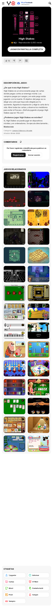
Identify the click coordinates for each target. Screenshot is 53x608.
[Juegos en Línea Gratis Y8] (11, 3)
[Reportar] (20, 60)
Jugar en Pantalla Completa (26, 49)
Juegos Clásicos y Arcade (22, 131)
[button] (9, 126)
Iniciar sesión (34, 155)
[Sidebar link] (3, 3)
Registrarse (18, 155)
